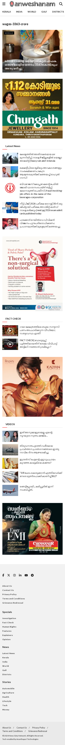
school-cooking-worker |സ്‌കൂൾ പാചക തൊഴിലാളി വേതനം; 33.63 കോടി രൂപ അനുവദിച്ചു (31, 64)
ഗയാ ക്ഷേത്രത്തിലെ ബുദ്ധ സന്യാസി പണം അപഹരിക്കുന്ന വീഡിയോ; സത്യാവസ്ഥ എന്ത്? (39, 330)
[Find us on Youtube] (26, 575)
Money (5, 709)
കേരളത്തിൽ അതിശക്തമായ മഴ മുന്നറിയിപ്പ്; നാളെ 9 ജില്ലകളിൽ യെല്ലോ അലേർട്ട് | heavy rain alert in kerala (41, 157)
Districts (58, 11)
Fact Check (8, 622)
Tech (4, 705)
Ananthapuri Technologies (27, 739)
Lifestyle (6, 701)
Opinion (6, 639)
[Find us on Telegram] (32, 575)
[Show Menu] (3, 4)
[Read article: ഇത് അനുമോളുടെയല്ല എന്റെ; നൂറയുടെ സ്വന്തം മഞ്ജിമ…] (10, 436)
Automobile (8, 688)
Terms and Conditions (13, 598)
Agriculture (8, 693)
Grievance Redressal (12, 603)
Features (7, 631)
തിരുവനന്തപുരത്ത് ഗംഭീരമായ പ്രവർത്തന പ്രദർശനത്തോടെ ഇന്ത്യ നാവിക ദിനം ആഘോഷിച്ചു (39, 449)
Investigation (9, 618)
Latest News (8, 653)
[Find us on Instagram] (14, 575)
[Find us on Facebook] (3, 575)
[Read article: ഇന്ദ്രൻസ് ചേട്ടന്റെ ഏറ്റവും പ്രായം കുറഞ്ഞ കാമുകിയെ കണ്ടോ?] (10, 463)
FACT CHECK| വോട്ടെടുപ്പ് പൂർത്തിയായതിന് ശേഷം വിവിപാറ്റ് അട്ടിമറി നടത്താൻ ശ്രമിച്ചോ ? (38, 343)
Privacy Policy (9, 594)
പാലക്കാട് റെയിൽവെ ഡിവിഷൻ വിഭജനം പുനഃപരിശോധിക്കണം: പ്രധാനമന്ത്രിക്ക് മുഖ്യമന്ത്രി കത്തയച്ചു (40, 223)
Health (5, 697)
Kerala (6, 11)
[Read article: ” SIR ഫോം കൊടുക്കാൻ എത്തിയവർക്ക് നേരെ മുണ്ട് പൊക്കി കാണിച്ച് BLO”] (10, 476)
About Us (7, 586)
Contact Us (8, 590)
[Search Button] (61, 4)
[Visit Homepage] (32, 4)
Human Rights (9, 627)
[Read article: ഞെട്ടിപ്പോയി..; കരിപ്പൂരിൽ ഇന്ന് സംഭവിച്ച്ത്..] (10, 490)
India (19, 11)
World (32, 11)
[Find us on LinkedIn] (20, 575)
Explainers (7, 635)
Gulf (44, 11)
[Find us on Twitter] (8, 575)
